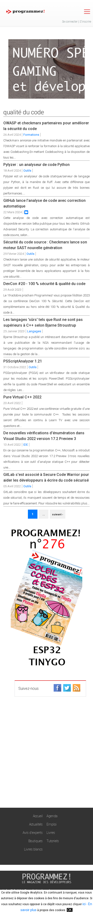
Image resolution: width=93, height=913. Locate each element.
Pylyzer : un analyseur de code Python (36, 164)
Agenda (51, 816)
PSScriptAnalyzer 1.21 (22, 361)
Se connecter (70, 21)
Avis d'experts (33, 833)
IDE (25, 444)
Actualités (36, 824)
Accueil (38, 816)
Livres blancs (33, 849)
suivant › (57, 514)
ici (84, 904)
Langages (34, 331)
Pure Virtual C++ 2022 (22, 397)
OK (69, 910)
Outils (27, 170)
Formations (31, 134)
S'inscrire (85, 21)
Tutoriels (52, 841)
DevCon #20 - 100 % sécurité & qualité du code (44, 283)
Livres (50, 833)
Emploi (51, 824)
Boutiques (35, 841)
